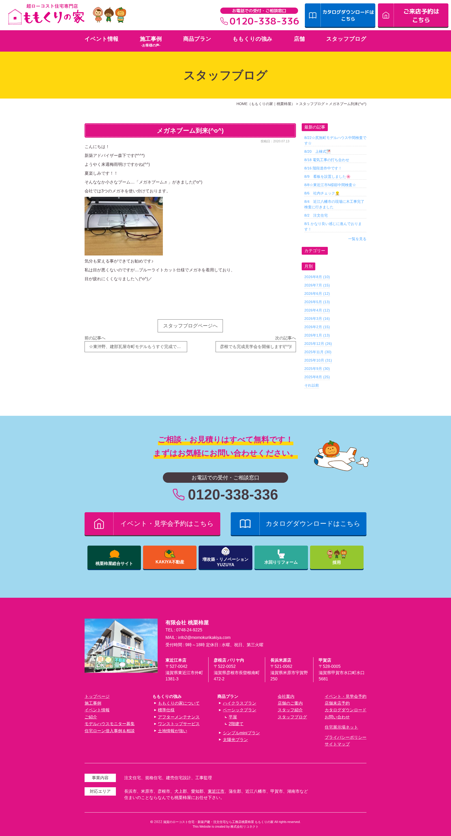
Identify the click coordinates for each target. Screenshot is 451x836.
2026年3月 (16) (317, 318)
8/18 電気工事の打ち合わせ (326, 160)
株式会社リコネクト (244, 826)
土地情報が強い (172, 731)
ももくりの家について (179, 703)
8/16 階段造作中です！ (323, 168)
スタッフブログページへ (190, 325)
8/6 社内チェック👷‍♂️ (322, 193)
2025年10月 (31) (318, 360)
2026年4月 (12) (317, 310)
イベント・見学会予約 (345, 696)
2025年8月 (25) (317, 377)
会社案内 (286, 696)
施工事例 (151, 39)
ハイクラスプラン (239, 703)
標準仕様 (166, 710)
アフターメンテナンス (179, 717)
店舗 (299, 39)
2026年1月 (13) (317, 335)
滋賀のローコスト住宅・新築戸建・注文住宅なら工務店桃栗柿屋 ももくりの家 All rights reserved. (232, 822)
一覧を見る (357, 239)
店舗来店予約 (337, 703)
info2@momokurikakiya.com (204, 637)
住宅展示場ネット (341, 727)
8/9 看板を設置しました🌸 (327, 176)
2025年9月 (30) (317, 369)
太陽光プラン (235, 739)
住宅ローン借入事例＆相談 (110, 731)
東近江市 (216, 791)
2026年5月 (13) (317, 302)
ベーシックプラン (239, 710)
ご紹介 (91, 717)
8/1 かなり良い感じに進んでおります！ (333, 226)
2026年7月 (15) (317, 285)
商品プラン (197, 39)
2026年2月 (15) (317, 327)
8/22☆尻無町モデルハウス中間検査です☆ (335, 140)
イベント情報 (101, 39)
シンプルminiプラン (241, 733)
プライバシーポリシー (345, 737)
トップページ (97, 696)
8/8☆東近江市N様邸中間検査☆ (330, 185)
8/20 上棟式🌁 (317, 151)
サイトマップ (337, 744)
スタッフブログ (346, 39)
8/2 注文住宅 (316, 215)
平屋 (233, 717)
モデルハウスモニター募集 (110, 724)
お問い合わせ (337, 717)
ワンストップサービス (179, 724)
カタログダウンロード (345, 710)
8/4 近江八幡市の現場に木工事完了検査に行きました (334, 204)
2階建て (236, 724)
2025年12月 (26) (318, 343)
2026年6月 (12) (317, 293)
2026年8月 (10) (317, 277)
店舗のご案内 (290, 703)
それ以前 (311, 385)
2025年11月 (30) (317, 352)
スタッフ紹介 (290, 710)
